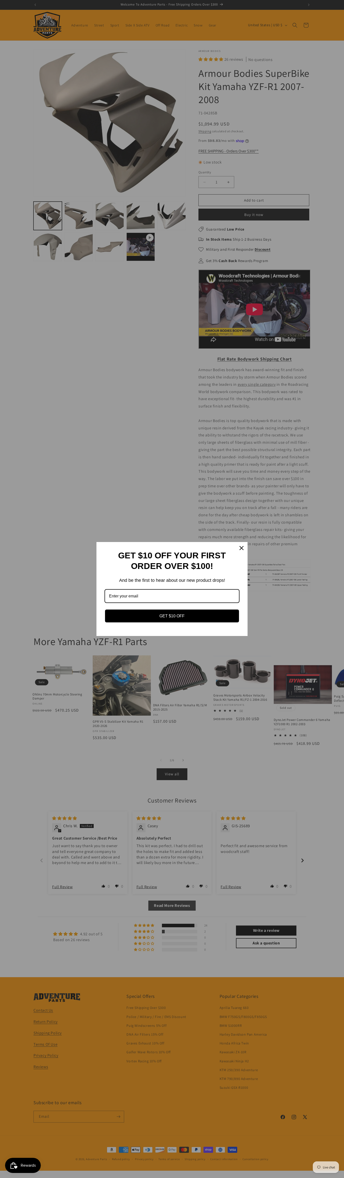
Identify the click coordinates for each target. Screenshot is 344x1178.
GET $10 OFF (172, 616)
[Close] (241, 548)
